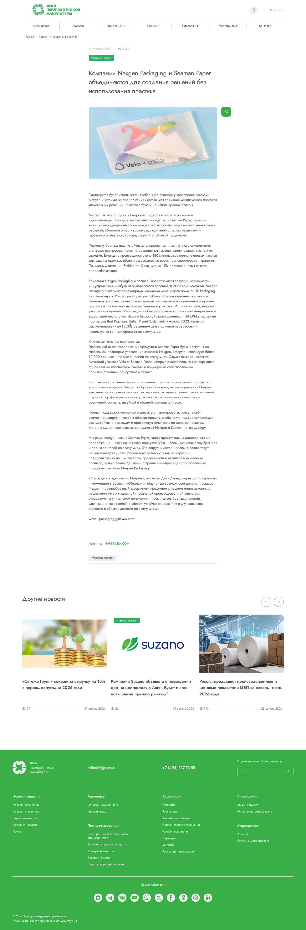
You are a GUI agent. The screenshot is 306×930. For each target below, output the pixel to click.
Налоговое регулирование (105, 864)
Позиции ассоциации (105, 826)
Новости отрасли (26, 796)
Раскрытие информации (178, 852)
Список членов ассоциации (181, 825)
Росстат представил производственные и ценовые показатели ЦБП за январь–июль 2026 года (240, 687)
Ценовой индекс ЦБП (102, 805)
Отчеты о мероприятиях (253, 841)
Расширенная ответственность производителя (107, 836)
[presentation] (266, 602)
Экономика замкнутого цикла (107, 844)
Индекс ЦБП (116, 26)
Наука (16, 832)
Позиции (153, 26)
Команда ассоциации (176, 818)
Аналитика (96, 796)
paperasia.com (117, 543)
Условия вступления (175, 832)
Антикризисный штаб (101, 851)
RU (272, 10)
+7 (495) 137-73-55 (178, 767)
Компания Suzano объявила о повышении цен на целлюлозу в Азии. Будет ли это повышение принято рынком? (151, 687)
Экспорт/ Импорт (99, 858)
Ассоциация (172, 796)
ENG (280, 10)
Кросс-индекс (96, 812)
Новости (78, 26)
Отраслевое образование (254, 812)
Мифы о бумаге (247, 805)
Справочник (190, 26)
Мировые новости (101, 58)
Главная (29, 37)
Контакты (265, 26)
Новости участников (25, 812)
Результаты (169, 812)
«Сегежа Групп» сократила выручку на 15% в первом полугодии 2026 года (63, 684)
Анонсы (242, 834)
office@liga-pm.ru (101, 767)
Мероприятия (228, 26)
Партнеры (169, 838)
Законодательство (24, 818)
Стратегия (168, 805)
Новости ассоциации (26, 805)
